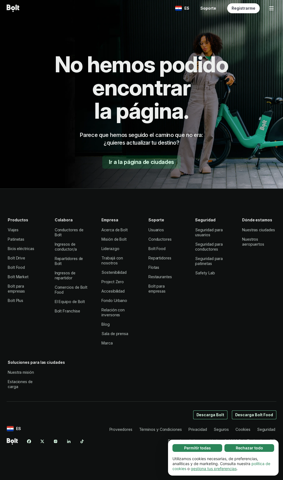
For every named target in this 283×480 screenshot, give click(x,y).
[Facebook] (29, 441)
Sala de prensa (114, 333)
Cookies (242, 429)
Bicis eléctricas (21, 248)
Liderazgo (110, 248)
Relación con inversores (113, 312)
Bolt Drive (16, 258)
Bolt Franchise (67, 311)
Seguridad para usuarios (209, 232)
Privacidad (197, 429)
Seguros (221, 429)
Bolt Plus (15, 300)
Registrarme (243, 8)
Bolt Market (18, 276)
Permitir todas (197, 447)
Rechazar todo (249, 447)
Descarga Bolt (210, 414)
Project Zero (112, 281)
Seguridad (266, 429)
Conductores (160, 239)
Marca (107, 343)
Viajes (13, 229)
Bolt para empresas (16, 288)
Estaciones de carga (20, 384)
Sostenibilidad (114, 272)
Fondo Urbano (114, 300)
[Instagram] (55, 441)
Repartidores (159, 258)
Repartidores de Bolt (69, 261)
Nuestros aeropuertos (253, 241)
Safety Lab (205, 273)
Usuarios (156, 229)
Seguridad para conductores (209, 246)
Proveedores (120, 429)
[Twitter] (42, 441)
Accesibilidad (113, 291)
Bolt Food (16, 267)
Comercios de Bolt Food (71, 290)
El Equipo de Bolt (70, 301)
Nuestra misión (21, 372)
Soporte (208, 8)
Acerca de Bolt (114, 229)
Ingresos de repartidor (65, 275)
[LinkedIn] (68, 441)
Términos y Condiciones (160, 429)
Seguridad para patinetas (209, 261)
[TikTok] (82, 441)
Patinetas (16, 239)
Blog (105, 324)
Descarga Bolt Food (254, 414)
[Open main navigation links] (271, 8)
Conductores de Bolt (69, 232)
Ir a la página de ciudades (141, 162)
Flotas (153, 267)
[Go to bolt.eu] (13, 8)
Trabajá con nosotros (112, 260)
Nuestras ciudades (258, 229)
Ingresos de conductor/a (66, 246)
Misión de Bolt (114, 239)
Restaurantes (160, 276)
